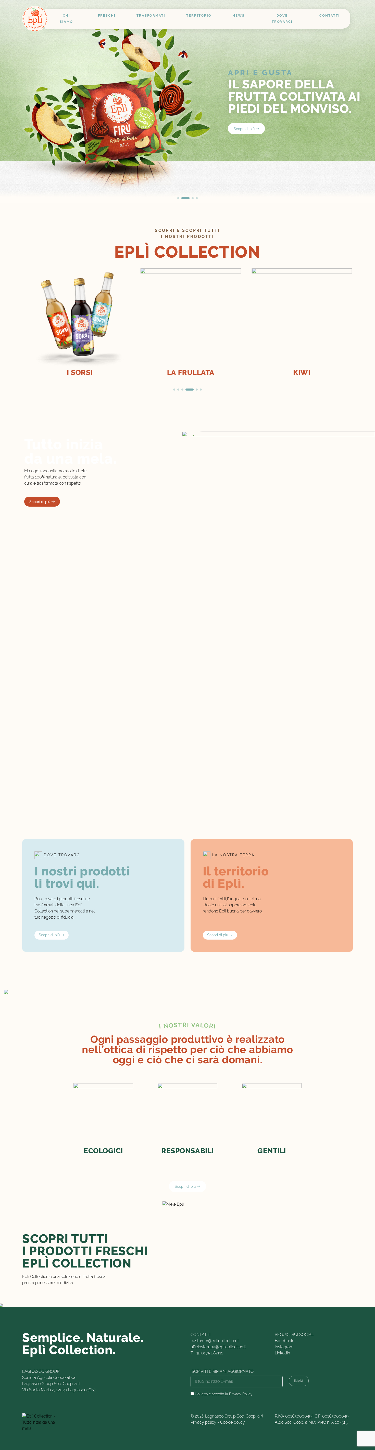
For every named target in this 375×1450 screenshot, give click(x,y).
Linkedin (282, 1353)
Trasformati (150, 15)
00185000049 (298, 1416)
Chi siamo (66, 19)
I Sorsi (76, 372)
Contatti (329, 15)
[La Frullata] (187, 318)
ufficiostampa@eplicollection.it (218, 1346)
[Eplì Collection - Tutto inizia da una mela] (35, 18)
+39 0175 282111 (208, 1353)
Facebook (284, 1340)
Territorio (198, 15)
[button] (178, 198)
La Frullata (187, 372)
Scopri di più (245, 129)
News (238, 15)
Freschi (107, 15)
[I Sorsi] (76, 318)
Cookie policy (232, 1422)
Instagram (284, 1346)
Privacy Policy (241, 1394)
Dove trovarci (282, 19)
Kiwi (298, 372)
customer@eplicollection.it (215, 1340)
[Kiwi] (298, 318)
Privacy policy (203, 1422)
